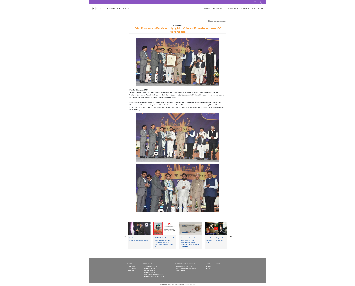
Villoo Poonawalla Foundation (184, 266)
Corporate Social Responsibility (237, 8)
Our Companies (218, 8)
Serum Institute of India (150, 266)
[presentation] (125, 236)
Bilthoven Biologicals (149, 270)
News (254, 8)
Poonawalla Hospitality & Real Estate (154, 276)
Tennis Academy (180, 270)
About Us (206, 8)
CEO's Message (132, 268)
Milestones (131, 270)
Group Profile (131, 266)
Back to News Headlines (218, 21)
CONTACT (218, 263)
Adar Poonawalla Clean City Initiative (186, 268)
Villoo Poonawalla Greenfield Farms (153, 274)
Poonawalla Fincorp (149, 268)
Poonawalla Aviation (149, 272)
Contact (261, 8)
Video (209, 268)
